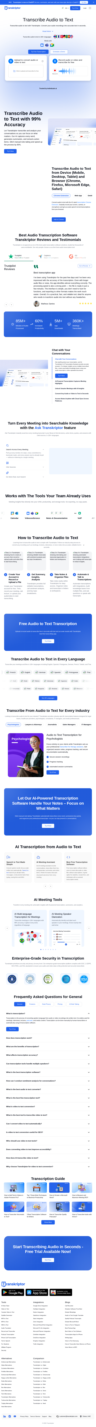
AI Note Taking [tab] (74, 1004)
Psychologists (13, 725)
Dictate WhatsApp (70, 1312)
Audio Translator (6, 1328)
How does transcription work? (19, 1038)
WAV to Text (4, 1325)
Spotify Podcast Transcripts (73, 1318)
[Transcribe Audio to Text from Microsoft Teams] (47, 45)
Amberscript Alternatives (8, 1362)
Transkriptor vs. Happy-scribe (42, 1378)
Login (85, 8)
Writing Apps (68, 1337)
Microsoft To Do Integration (41, 1328)
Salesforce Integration (39, 1315)
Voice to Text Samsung (72, 1341)
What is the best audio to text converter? (23, 1089)
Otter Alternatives (6, 1384)
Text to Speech (5, 1341)
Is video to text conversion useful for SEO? (24, 1132)
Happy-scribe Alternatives (8, 1378)
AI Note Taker (5, 1306)
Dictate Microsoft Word (72, 1321)
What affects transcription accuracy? (22, 1055)
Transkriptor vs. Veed (39, 1403)
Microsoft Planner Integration (41, 1331)
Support (44, 1416)
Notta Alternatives (6, 1381)
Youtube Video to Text (7, 1312)
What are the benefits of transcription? (22, 1047)
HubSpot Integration (39, 1309)
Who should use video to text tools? (21, 1141)
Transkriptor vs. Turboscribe (41, 1397)
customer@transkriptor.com (68, 1416)
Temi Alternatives (6, 1394)
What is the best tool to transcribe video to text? (26, 1115)
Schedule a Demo (59, 52)
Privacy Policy (24, 1416)
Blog (50, 1416)
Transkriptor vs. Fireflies (40, 1371)
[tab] (18, 256)
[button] (65, 8)
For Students (5, 1344)
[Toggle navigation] (90, 8)
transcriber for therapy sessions (71, 747)
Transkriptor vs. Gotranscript (41, 1374)
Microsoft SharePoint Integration (42, 1325)
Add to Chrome (59, 219)
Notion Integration (38, 1312)
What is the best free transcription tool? (23, 1098)
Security (3, 1350)
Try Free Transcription (38, 52)
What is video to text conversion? (20, 1107)
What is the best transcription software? (23, 1072)
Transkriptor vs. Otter (39, 1384)
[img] (8, 513)
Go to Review (83, 266)
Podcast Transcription (7, 1334)
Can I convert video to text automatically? (24, 1124)
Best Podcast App (70, 1328)
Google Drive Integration (40, 1306)
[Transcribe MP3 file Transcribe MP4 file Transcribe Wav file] (43, 61)
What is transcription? (15, 1014)
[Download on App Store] (37, 1292)
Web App (78, 196)
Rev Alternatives (6, 1387)
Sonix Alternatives (6, 1390)
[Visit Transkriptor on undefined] (4, 1416)
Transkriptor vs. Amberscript (41, 1362)
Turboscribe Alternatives (8, 1400)
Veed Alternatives (6, 1406)
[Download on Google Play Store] (13, 1292)
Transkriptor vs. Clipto (39, 1365)
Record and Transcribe (8, 1331)
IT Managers (86, 725)
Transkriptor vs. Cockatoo (40, 1368)
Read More (46, 31)
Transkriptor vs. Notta (39, 1381)
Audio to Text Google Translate (74, 1315)
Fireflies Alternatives (7, 1371)
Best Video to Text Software (73, 1331)
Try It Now (10, 151)
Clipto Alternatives (6, 1365)
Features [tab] (32, 1004)
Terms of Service (35, 1416)
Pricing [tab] (60, 1004)
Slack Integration (38, 1318)
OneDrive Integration (39, 1337)
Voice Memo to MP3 (71, 1347)
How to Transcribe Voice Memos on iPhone (78, 1344)
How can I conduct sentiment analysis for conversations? (31, 1081)
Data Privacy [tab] (46, 1004)
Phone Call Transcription (8, 1337)
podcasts (30, 1020)
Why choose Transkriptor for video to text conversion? (29, 1167)
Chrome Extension (61, 196)
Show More (48, 1222)
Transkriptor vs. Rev (39, 1387)
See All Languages (48, 698)
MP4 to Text (4, 1321)
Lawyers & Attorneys (33, 725)
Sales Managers (69, 725)
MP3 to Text (4, 1318)
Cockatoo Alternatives (7, 1368)
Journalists (52, 725)
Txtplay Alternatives (7, 1403)
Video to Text (5, 1309)
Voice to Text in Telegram (72, 1325)
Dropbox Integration (39, 1341)
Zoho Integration (38, 1321)
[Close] (93, 2)
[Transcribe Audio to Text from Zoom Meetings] (42, 45)
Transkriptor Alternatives (8, 1397)
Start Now (48, 1260)
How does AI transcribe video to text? (22, 1158)
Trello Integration (38, 1344)
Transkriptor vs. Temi (39, 1394)
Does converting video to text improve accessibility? (28, 1149)
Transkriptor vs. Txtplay (40, 1400)
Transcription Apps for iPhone (73, 1334)
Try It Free (52, 772)
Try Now (83, 2)
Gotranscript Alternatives (8, 1374)
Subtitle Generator (6, 1315)
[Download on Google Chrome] (61, 1292)
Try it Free (12, 1029)
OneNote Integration (39, 1334)
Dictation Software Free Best (73, 1309)
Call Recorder (69, 1306)
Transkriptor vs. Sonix (39, 1390)
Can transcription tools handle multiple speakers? (27, 1064)
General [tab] (19, 1004)
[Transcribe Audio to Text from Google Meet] (53, 45)
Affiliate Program (6, 1347)
